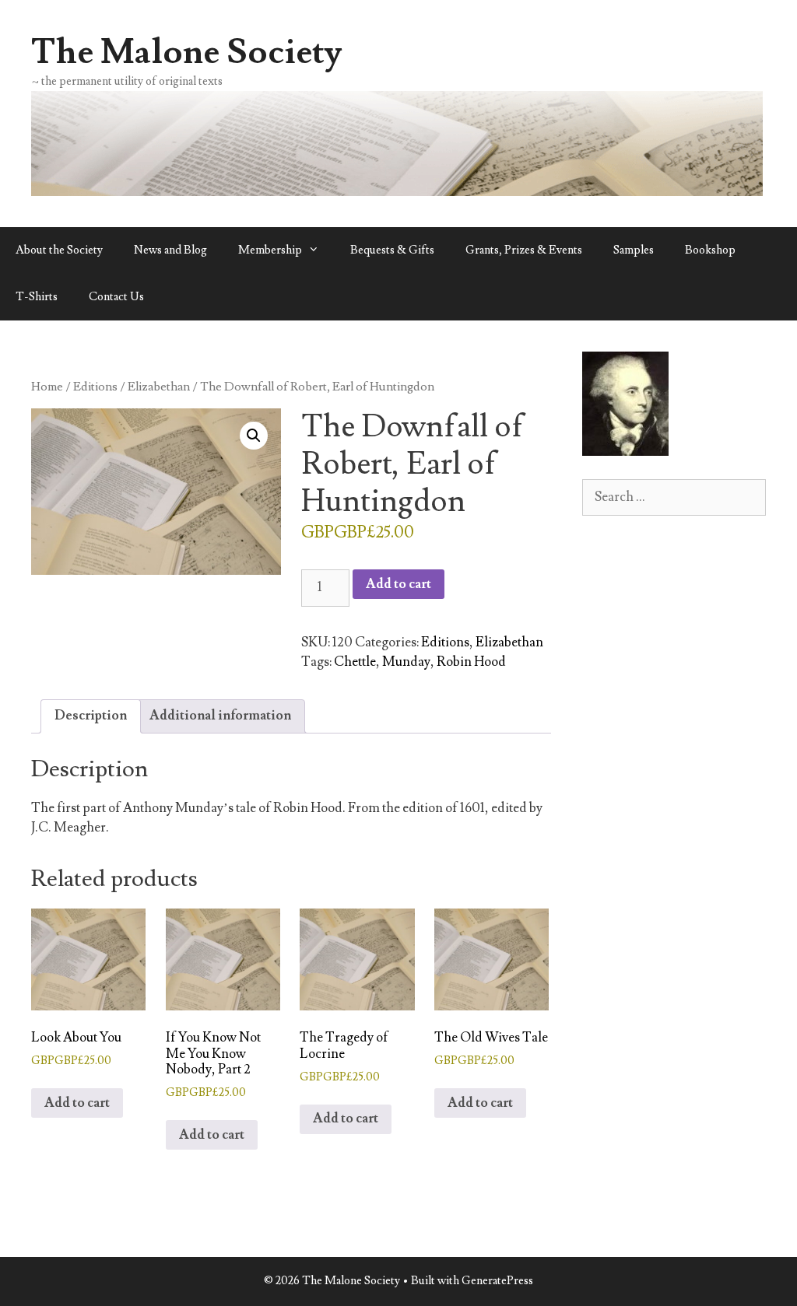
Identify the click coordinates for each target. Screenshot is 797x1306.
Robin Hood (471, 662)
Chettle (355, 662)
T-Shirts (37, 296)
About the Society (59, 250)
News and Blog (170, 250)
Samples (633, 250)
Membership (270, 250)
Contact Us (116, 296)
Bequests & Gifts (392, 250)
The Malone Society (186, 52)
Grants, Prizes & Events (523, 250)
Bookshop (710, 250)
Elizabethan (159, 386)
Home (47, 386)
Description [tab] (90, 715)
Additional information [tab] (220, 715)
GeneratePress (497, 1280)
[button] (254, 436)
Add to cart (398, 584)
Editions (95, 386)
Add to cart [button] (77, 1103)
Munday (406, 662)
